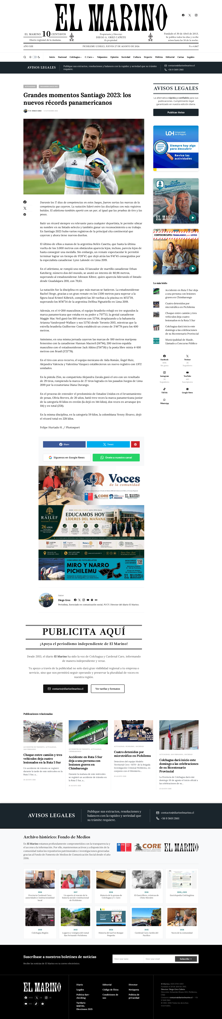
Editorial (107, 984)
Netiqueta (134, 989)
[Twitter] (189, 15)
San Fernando (30, 749)
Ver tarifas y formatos (107, 688)
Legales (80, 989)
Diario (79, 984)
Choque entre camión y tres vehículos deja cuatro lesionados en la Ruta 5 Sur (181, 317)
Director (133, 984)
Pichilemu (129, 746)
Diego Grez (64, 600)
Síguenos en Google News (69, 457)
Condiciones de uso (110, 996)
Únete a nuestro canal (118, 457)
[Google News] (42, 1004)
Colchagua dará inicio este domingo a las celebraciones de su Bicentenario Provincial (182, 330)
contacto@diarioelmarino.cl (67, 688)
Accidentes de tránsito (34, 747)
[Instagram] (196, 15)
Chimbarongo (75, 751)
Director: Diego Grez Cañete (173, 989)
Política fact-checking (83, 996)
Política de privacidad (134, 996)
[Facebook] (183, 15)
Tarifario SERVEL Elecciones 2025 (84, 1006)
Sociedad (140, 746)
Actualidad (30, 86)
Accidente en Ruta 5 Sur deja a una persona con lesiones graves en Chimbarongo (181, 294)
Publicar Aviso (176, 112)
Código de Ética (110, 989)
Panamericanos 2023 (49, 86)
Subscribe (184, 959)
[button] (24, 57)
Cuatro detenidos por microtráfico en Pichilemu (132, 754)
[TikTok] (36, 1004)
